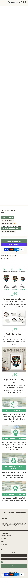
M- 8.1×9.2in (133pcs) (8, 220)
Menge (2, 234)
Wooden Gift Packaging (8, 232)
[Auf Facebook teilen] (5, 256)
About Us (2, 541)
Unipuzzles (17, 572)
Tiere (7, 258)
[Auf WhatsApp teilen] (13, 256)
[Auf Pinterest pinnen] (10, 256)
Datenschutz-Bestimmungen (6, 535)
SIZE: (6, 215)
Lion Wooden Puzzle (15, 5)
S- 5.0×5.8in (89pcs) (7, 217)
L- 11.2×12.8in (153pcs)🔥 (8, 223)
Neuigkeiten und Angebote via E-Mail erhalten (11, 562)
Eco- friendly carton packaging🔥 (11, 228)
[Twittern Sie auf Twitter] (8, 256)
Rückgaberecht (4, 538)
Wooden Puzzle (4, 208)
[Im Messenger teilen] (15, 256)
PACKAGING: (11, 226)
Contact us (3, 542)
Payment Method (4, 544)
